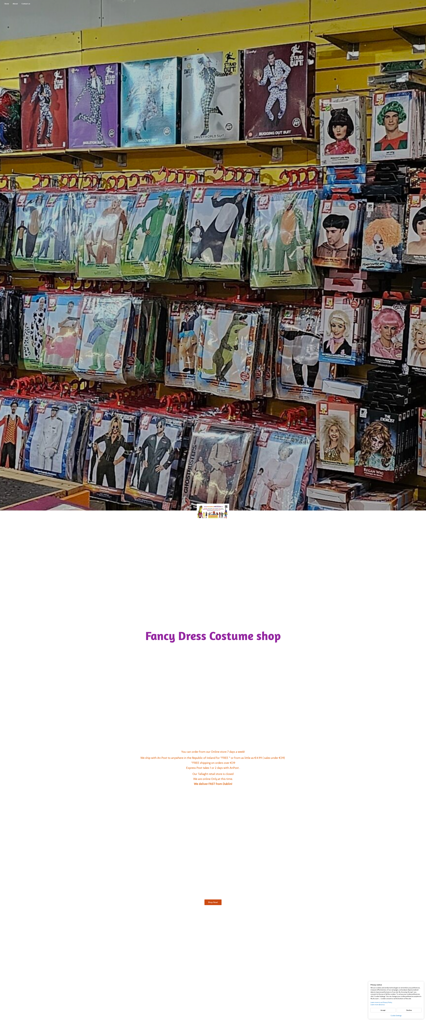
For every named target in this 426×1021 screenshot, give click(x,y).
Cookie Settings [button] (396, 1016)
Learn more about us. (378, 1005)
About (15, 4)
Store (6, 4)
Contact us (26, 4)
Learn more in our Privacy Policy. (381, 1002)
